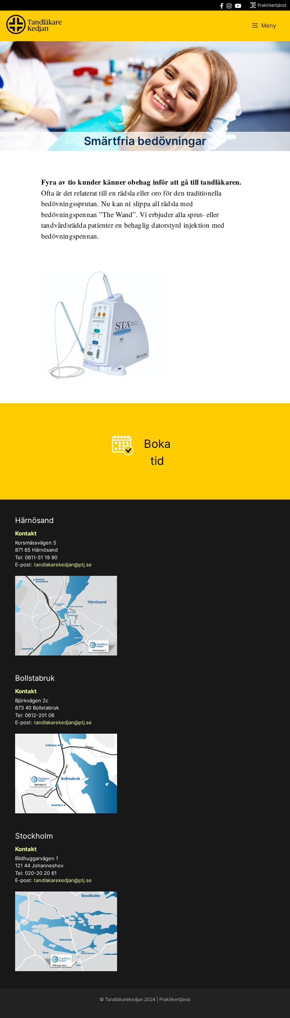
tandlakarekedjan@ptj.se (63, 564)
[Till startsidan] (34, 25)
